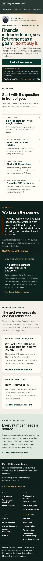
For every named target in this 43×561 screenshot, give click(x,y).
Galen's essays (29, 502)
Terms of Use (28, 530)
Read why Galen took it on (17, 292)
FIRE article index (30, 505)
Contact (5, 535)
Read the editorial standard (15, 453)
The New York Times (12, 79)
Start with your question (21, 62)
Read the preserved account (18, 369)
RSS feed (26, 518)
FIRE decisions (8, 505)
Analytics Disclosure (31, 539)
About (5, 518)
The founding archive (28, 497)
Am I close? (7, 9)
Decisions (27, 9)
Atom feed (27, 522)
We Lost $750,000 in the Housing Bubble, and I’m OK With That (20, 346)
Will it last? (17, 9)
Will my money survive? (8, 501)
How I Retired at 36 (17, 385)
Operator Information (7, 531)
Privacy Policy (29, 526)
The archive (37, 9)
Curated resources (31, 509)
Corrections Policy (10, 526)
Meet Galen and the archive (15, 251)
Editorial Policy (8, 522)
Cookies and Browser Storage (30, 535)
